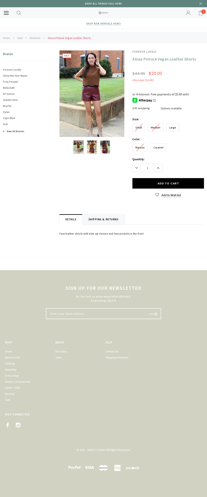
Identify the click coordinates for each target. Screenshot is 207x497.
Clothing (10, 363)
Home (6, 38)
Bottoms (35, 38)
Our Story (61, 351)
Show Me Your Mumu (15, 75)
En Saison (9, 94)
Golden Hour (10, 100)
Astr (5, 124)
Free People (10, 82)
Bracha (7, 106)
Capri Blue (9, 118)
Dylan (6, 112)
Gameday (11, 369)
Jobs (58, 357)
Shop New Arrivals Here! (103, 23)
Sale (20, 38)
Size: (136, 119)
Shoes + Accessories (18, 381)
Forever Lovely (12, 69)
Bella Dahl (9, 88)
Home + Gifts (12, 387)
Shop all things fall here (103, 3)
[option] (92, 93)
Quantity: (138, 159)
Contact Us (112, 351)
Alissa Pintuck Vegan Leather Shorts (69, 38)
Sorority (10, 394)
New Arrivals (12, 357)
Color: (137, 139)
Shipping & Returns (117, 357)
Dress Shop (12, 375)
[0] (201, 12)
